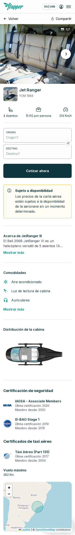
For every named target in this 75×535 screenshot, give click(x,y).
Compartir (64, 19)
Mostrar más (13, 252)
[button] (9, 487)
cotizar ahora (37, 171)
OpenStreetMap (45, 529)
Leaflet (25, 529)
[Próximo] (66, 54)
